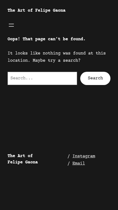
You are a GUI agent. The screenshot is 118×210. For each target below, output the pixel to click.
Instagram (83, 156)
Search (95, 78)
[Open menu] (11, 25)
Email (78, 163)
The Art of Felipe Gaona (36, 10)
